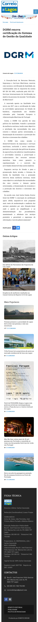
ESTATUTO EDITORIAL (15, 607)
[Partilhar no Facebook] (14, 228)
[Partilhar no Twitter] (18, 228)
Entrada (5, 22)
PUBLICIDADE (12, 609)
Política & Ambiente (16, 22)
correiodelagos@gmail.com (17, 590)
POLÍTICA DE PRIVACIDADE (17, 612)
